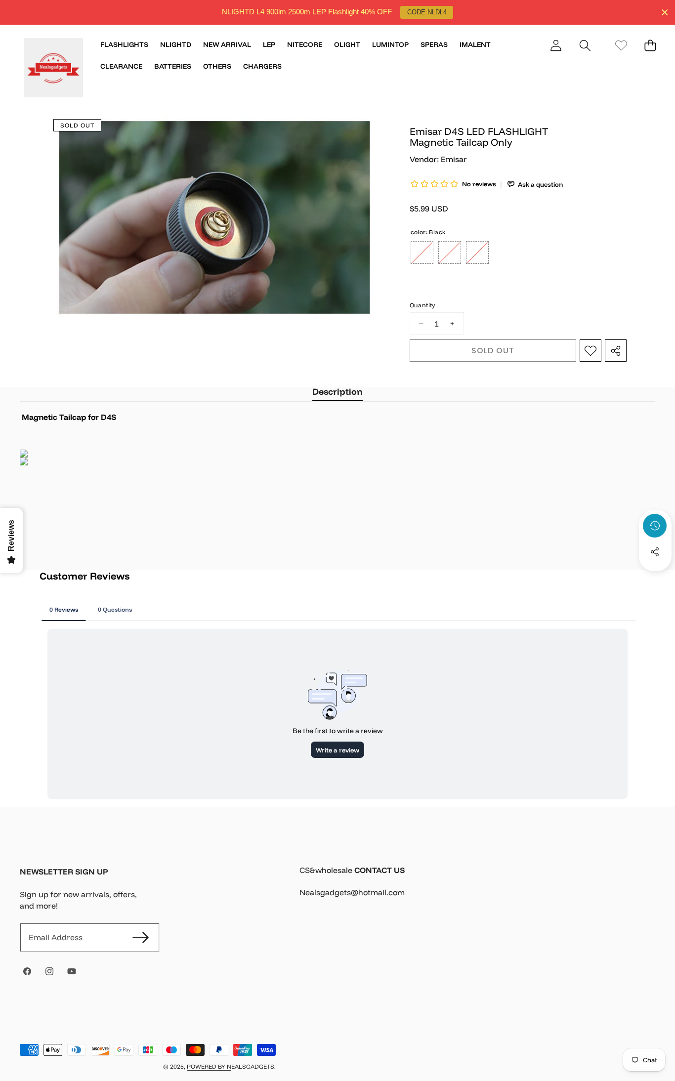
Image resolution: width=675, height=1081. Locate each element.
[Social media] (655, 552)
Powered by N (209, 1066)
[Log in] (556, 45)
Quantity (422, 305)
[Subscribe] (141, 937)
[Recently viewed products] (655, 526)
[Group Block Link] (477, 887)
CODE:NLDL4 (427, 12)
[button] (585, 45)
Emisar (454, 159)
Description (337, 391)
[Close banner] (665, 12)
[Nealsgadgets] (53, 69)
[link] (621, 45)
